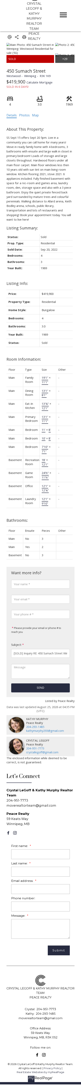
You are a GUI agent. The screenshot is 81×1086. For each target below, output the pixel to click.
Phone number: (23, 898)
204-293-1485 (35, 727)
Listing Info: (17, 283)
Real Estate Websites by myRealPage (40, 1072)
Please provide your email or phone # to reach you (36, 630)
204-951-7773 (35, 748)
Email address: (22, 881)
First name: (20, 846)
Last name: (19, 863)
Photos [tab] (24, 115)
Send (40, 687)
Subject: (16, 645)
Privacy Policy (52, 1068)
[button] (8, 833)
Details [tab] (11, 115)
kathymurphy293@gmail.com (45, 731)
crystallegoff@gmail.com (42, 752)
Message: (18, 916)
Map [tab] (35, 115)
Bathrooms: (17, 520)
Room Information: (23, 359)
